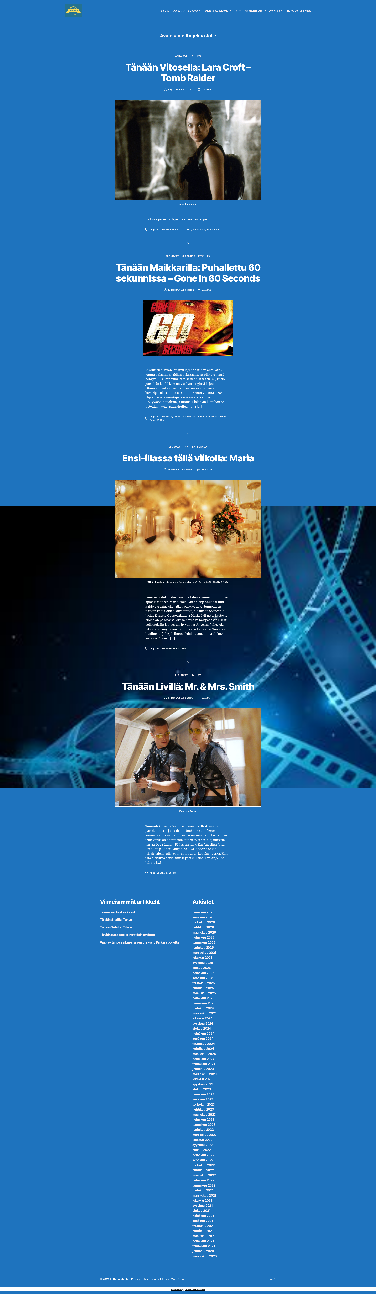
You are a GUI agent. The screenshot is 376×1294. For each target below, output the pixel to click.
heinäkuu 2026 (203, 912)
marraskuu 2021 (204, 1195)
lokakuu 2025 (202, 958)
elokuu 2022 (201, 1150)
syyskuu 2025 (202, 963)
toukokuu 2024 (203, 1044)
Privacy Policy (139, 1279)
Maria (169, 648)
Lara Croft (185, 229)
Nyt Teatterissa (196, 447)
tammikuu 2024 (204, 1064)
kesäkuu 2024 (202, 1038)
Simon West (199, 229)
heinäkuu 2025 (203, 973)
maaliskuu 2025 (204, 993)
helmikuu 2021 (203, 1241)
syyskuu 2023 (202, 1084)
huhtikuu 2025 (203, 988)
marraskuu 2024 (204, 1013)
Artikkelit (274, 10)
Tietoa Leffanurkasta (299, 10)
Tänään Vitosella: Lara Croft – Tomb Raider (188, 72)
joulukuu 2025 (203, 947)
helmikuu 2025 (203, 998)
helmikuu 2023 (203, 1119)
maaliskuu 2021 (203, 1236)
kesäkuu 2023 (202, 1099)
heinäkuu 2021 (203, 1216)
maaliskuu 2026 (204, 932)
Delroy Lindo (173, 416)
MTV (201, 256)
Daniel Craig (172, 229)
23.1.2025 (206, 469)
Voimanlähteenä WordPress (168, 1279)
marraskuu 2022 (204, 1135)
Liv (193, 675)
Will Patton (162, 420)
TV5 (199, 56)
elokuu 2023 (201, 1089)
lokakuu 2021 (202, 1200)
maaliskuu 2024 (204, 1054)
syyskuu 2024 (202, 1023)
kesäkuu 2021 (202, 1221)
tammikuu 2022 (203, 1185)
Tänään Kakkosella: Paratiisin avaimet (127, 935)
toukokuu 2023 (203, 1104)
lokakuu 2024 (202, 1018)
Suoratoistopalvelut (216, 10)
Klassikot (188, 256)
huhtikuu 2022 (203, 1170)
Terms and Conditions (195, 1289)
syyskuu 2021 (202, 1205)
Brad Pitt (171, 872)
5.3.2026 (207, 89)
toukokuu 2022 (203, 1165)
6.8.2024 (207, 697)
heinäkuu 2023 (203, 1094)
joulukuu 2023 (203, 1069)
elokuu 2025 (201, 968)
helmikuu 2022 (203, 1180)
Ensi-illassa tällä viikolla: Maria (188, 458)
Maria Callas (179, 648)
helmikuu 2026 (203, 937)
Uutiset (177, 10)
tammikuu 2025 (203, 1003)
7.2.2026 (207, 289)
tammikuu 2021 (203, 1246)
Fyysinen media (253, 10)
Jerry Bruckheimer (207, 416)
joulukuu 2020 (203, 1251)
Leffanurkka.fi (119, 1279)
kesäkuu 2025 (202, 978)
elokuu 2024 (201, 1028)
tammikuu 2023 (203, 1125)
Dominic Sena (188, 416)
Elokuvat (193, 10)
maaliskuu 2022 (204, 1175)
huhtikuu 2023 (203, 1109)
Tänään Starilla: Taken (116, 920)
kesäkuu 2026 (202, 917)
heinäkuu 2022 (203, 1155)
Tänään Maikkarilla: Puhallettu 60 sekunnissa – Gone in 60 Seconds (188, 273)
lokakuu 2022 (202, 1140)
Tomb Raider (213, 229)
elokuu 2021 (201, 1210)
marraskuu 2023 (204, 1074)
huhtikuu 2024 (203, 1049)
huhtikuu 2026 (203, 927)
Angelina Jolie (157, 229)
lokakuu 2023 (202, 1079)
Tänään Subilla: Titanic (116, 927)
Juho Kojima (187, 89)
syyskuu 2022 (202, 1145)
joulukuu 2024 (203, 1008)
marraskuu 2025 (204, 953)
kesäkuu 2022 (202, 1160)
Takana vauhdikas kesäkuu (120, 912)
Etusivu (165, 10)
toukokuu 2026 (203, 922)
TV (236, 10)
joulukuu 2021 (202, 1190)
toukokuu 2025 (203, 983)
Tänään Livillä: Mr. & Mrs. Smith (188, 686)
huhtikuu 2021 (203, 1231)
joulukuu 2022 (203, 1130)
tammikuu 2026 (204, 942)
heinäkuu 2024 (203, 1033)
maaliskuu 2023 (204, 1114)
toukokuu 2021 (203, 1226)
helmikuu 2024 (203, 1059)
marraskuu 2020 (204, 1256)
